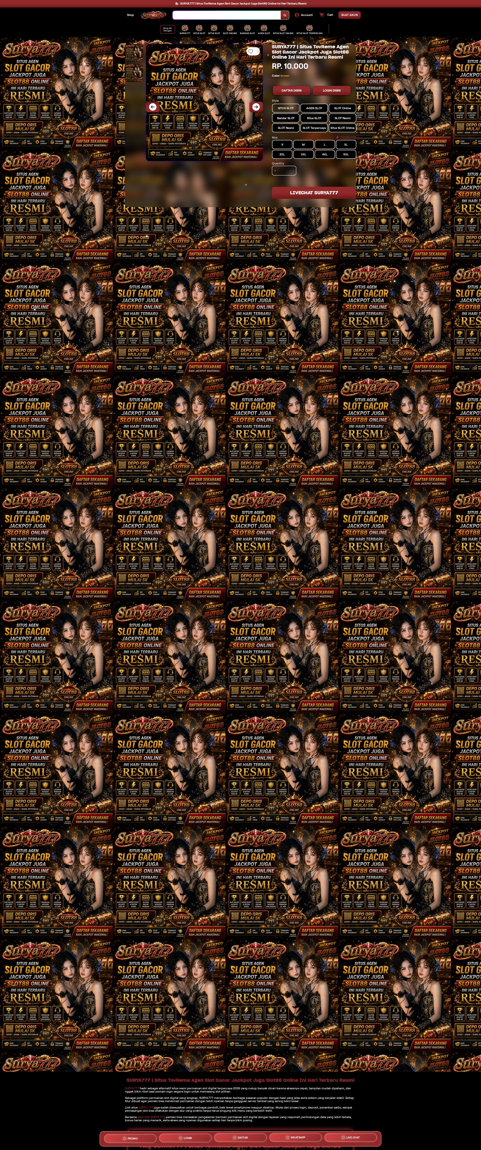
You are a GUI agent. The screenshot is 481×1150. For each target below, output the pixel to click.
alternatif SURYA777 (150, 1117)
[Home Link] (153, 15)
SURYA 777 (145, 1107)
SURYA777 (132, 1088)
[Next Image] (256, 107)
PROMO (133, 1137)
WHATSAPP (298, 1137)
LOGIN (188, 1137)
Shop (130, 15)
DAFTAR (243, 1137)
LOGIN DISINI (332, 90)
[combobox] (227, 15)
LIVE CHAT (353, 1137)
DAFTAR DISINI (292, 90)
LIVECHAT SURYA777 (314, 193)
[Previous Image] (153, 107)
